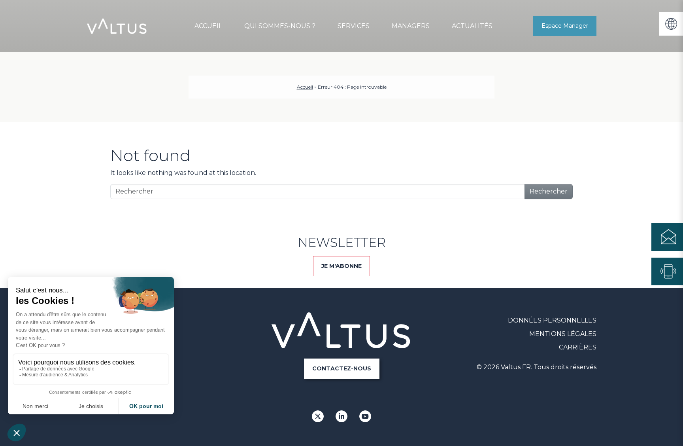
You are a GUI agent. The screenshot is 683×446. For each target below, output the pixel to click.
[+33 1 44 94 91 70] (667, 271)
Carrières (577, 347)
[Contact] (667, 237)
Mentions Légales (562, 334)
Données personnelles (552, 320)
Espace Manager (564, 25)
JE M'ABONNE (341, 265)
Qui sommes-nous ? (279, 26)
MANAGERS (411, 26)
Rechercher (549, 191)
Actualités (472, 26)
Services (354, 26)
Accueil (208, 26)
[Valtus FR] (117, 26)
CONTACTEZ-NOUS (341, 368)
